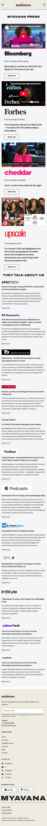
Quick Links (7, 732)
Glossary (5, 746)
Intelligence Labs (8, 743)
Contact (4, 753)
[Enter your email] (43, 710)
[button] (11, 75)
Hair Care (5, 740)
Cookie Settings (7, 813)
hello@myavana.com (9, 725)
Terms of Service (7, 810)
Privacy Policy (24, 714)
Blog (3, 749)
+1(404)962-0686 (8, 723)
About (4, 737)
